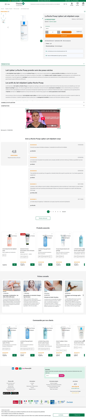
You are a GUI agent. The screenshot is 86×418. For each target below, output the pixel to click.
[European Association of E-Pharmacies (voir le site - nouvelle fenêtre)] (61, 402)
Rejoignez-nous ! (10, 390)
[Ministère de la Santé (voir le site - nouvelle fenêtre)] (25, 402)
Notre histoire (11, 384)
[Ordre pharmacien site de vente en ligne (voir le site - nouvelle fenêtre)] (30, 402)
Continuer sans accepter (5, 409)
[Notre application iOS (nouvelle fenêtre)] (6, 393)
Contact (68, 0)
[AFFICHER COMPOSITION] (84, 106)
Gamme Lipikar (52, 21)
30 (8, 11)
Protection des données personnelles (53, 384)
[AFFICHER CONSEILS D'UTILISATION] (84, 102)
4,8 (14, 151)
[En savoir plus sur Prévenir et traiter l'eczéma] (53, 286)
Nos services (10, 386)
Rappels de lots (32, 389)
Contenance (47, 26)
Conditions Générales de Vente (53, 386)
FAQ (32, 384)
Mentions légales (53, 383)
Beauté (4, 291)
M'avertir (65, 35)
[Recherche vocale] (64, 4)
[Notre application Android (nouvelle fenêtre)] (15, 393)
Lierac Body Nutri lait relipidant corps (9, 249)
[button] (6, 4)
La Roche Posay (50, 19)
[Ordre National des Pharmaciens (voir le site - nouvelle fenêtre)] (41, 402)
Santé (45, 291)
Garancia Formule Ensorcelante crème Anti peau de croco (27, 250)
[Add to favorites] (16, 234)
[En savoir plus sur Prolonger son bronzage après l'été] (74, 286)
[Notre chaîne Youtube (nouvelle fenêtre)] (16, 368)
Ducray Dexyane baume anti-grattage (63, 249)
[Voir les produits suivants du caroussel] (84, 249)
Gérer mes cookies (54, 389)
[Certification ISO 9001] (17, 402)
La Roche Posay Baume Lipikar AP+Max (7, 342)
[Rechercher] (66, 4)
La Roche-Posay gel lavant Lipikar (44, 249)
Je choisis (61, 415)
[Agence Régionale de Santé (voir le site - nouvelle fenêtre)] (47, 402)
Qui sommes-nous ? (11, 383)
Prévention (46, 293)
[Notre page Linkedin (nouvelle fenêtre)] (13, 368)
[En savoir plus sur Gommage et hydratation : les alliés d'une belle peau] (12, 286)
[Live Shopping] (20, 368)
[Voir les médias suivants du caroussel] (41, 27)
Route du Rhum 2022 (10, 389)
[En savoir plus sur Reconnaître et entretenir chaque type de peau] (32, 286)
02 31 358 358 (75, 0)
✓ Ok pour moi (76, 415)
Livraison (32, 383)
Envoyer (61, 375)
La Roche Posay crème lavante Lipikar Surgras (43, 342)
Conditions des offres (53, 387)
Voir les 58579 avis (15, 0)
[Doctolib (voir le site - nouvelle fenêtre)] (69, 402)
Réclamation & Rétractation (32, 386)
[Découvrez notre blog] (26, 368)
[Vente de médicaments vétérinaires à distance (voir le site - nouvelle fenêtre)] (36, 402)
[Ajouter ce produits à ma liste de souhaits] (84, 11)
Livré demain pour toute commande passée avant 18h (57, 51)
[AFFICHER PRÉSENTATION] (84, 64)
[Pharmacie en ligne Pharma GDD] (20, 4)
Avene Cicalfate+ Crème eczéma (61, 342)
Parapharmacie (11, 387)
